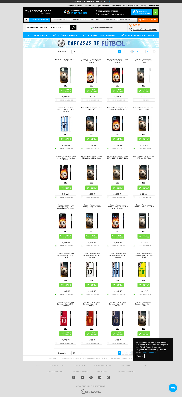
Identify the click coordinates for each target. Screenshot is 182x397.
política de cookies (149, 352)
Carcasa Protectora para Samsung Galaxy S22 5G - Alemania (91, 255)
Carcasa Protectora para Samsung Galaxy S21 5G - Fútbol (65, 255)
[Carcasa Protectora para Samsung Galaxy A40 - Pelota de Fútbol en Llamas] (118, 228)
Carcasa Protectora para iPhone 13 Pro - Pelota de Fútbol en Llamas (65, 158)
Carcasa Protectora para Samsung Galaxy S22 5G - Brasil (144, 255)
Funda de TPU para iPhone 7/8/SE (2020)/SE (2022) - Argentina (65, 109)
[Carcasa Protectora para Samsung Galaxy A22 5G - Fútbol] (144, 82)
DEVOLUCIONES (90, 6)
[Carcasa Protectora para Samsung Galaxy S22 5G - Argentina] (118, 277)
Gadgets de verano (149, 20)
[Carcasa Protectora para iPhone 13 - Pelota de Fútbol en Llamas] (118, 131)
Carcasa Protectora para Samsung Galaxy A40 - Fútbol (91, 205)
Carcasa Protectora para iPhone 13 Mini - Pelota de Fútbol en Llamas (117, 60)
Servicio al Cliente (75, 6)
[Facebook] (73, 377)
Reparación (95, 20)
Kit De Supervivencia (127, 20)
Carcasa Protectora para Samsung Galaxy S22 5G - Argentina (117, 255)
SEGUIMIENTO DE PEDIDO (102, 365)
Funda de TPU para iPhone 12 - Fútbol (65, 60)
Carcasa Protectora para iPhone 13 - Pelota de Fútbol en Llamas (117, 108)
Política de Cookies (80, 372)
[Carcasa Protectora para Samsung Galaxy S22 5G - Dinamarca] (66, 325)
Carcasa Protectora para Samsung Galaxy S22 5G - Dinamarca (65, 304)
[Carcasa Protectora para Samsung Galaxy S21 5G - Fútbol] (66, 277)
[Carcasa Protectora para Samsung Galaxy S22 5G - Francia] (118, 325)
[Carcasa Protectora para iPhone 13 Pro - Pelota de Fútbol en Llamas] (66, 179)
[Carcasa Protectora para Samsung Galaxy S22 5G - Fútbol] (144, 325)
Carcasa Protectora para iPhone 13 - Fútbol (91, 108)
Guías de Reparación (131, 6)
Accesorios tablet (79, 20)
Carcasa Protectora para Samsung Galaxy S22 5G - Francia (117, 304)
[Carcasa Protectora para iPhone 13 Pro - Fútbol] (144, 131)
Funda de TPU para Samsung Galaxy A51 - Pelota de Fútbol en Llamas (91, 60)
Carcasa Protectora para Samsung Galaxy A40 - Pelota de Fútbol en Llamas (117, 206)
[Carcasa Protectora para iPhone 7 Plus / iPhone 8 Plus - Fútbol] (92, 179)
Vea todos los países (55, 372)
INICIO (38, 365)
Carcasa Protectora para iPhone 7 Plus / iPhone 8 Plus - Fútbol (91, 157)
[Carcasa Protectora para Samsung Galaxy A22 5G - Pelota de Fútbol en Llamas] (66, 228)
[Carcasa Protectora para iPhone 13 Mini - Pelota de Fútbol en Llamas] (118, 82)
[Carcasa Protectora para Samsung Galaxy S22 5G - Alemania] (92, 277)
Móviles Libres (109, 20)
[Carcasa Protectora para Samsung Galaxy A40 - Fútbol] (92, 228)
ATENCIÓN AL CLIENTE (57, 365)
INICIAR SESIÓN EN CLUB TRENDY (111, 14)
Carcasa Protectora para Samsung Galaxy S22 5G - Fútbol (144, 304)
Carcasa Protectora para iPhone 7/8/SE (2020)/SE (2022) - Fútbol (117, 157)
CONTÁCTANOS (154, 6)
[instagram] (108, 377)
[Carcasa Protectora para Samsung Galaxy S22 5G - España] (92, 325)
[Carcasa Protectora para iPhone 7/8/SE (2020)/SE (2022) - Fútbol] (118, 179)
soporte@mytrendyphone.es (122, 358)
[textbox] (51, 27)
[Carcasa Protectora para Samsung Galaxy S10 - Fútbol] (144, 228)
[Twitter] (82, 377)
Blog (144, 365)
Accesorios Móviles (60, 20)
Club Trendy (116, 6)
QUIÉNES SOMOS (103, 6)
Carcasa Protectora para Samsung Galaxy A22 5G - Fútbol (144, 60)
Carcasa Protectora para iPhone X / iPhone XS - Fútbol (143, 157)
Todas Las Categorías (40, 20)
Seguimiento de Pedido (108, 11)
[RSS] (91, 377)
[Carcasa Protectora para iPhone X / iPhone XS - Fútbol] (144, 179)
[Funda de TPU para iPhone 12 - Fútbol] (66, 82)
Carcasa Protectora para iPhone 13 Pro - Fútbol (143, 108)
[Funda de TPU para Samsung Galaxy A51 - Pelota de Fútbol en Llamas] (92, 82)
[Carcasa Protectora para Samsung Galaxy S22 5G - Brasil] (144, 277)
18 (147, 52)
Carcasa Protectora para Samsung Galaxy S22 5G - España (91, 304)
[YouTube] (99, 377)
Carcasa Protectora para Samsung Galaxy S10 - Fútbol (144, 205)
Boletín (144, 6)
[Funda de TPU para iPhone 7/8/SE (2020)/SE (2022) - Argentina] (66, 131)
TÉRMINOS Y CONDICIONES (126, 372)
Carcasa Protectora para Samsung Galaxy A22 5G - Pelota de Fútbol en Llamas (65, 206)
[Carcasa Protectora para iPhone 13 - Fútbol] (92, 131)
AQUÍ (107, 1)
